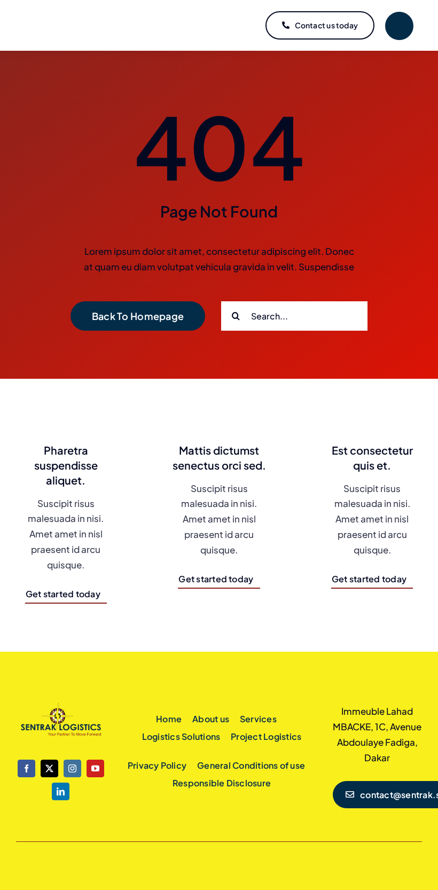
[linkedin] (60, 791)
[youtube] (95, 768)
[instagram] (72, 768)
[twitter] (49, 768)
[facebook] (26, 768)
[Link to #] (399, 26)
